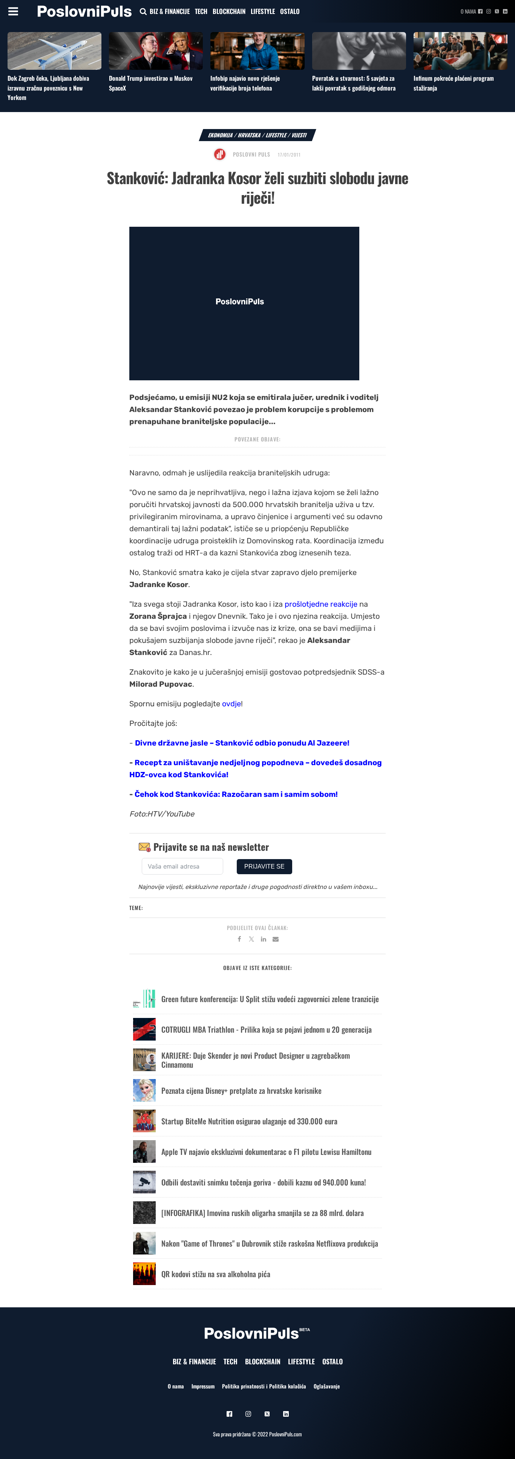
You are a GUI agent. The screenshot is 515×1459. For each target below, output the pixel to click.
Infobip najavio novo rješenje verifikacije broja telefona (245, 83)
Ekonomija (221, 135)
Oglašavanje (327, 1386)
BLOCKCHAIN (229, 11)
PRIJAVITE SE (264, 866)
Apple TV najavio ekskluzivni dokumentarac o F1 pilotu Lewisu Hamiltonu (266, 1151)
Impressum (203, 1386)
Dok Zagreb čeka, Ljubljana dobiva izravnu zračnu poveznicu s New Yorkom (48, 88)
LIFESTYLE (263, 11)
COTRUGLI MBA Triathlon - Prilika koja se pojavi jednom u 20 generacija (266, 1029)
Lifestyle (276, 135)
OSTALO (290, 11)
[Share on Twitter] (251, 940)
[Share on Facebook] (239, 940)
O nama (468, 11)
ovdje (231, 703)
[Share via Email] (276, 940)
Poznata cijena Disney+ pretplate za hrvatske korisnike (241, 1090)
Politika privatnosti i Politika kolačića (264, 1386)
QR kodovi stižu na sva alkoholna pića (215, 1273)
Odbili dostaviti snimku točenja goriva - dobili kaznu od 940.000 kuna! (263, 1182)
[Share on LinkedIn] (264, 940)
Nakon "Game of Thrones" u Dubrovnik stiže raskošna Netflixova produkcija (269, 1243)
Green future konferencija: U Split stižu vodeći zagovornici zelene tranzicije (270, 998)
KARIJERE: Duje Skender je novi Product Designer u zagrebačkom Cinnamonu (255, 1060)
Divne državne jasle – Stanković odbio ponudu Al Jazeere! (242, 742)
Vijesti (299, 135)
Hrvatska (249, 135)
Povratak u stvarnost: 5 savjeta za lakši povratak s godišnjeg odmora (353, 83)
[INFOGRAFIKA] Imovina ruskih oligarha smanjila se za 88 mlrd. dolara (262, 1212)
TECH (201, 11)
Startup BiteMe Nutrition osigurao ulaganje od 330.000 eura (249, 1121)
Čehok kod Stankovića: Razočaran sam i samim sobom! (236, 794)
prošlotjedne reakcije (321, 604)
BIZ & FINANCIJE (170, 11)
